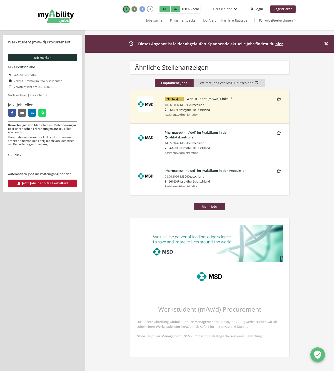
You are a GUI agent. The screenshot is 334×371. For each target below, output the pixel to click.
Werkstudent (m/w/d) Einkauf (209, 99)
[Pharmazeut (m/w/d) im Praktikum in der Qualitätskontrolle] (145, 137)
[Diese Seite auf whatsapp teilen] (42, 113)
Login (258, 9)
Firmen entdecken (183, 20)
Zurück (16, 155)
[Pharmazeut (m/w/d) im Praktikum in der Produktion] (145, 175)
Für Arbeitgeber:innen (276, 20)
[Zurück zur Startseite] (56, 16)
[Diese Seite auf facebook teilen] (12, 113)
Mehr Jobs (209, 206)
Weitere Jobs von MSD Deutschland (227, 83)
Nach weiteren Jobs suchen (26, 95)
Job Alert (209, 20)
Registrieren (283, 9)
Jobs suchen (155, 20)
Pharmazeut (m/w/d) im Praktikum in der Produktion (206, 170)
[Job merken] (280, 98)
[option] (126, 9)
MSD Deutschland (21, 67)
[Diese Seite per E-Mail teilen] (22, 113)
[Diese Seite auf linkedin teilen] (32, 113)
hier (279, 43)
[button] (327, 44)
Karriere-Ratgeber (235, 20)
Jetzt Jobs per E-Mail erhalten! (45, 183)
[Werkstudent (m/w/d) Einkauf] (145, 104)
